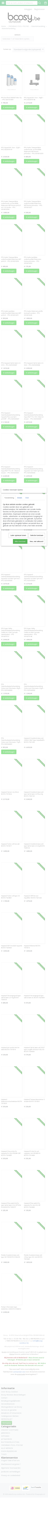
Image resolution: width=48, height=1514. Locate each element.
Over (27, 498)
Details (19, 498)
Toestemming (9, 498)
